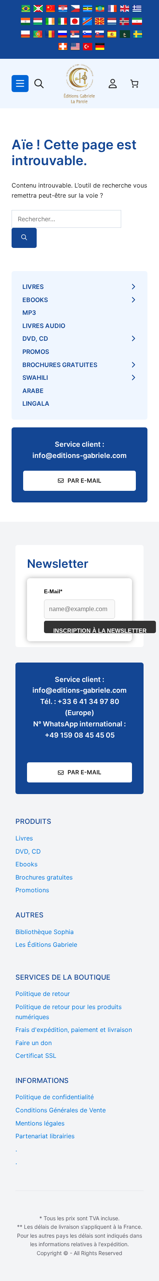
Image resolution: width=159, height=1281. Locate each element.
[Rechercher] (24, 238)
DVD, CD (35, 338)
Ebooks (35, 300)
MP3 (29, 312)
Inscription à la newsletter (100, 630)
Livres (33, 286)
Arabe (33, 391)
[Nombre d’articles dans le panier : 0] (134, 83)
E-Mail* (53, 591)
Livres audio (43, 326)
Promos (35, 351)
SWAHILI (35, 377)
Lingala (35, 403)
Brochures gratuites (59, 365)
